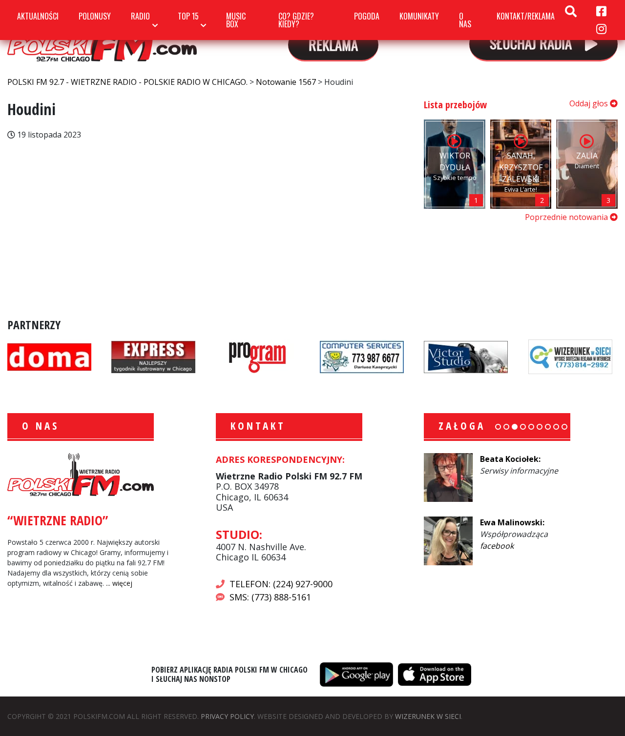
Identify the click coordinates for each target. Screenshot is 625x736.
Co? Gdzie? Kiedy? (296, 20)
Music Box (236, 20)
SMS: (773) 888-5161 (270, 597)
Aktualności (38, 16)
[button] (498, 427)
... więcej (119, 583)
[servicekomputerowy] (362, 356)
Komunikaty (419, 16)
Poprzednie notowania (567, 217)
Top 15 (188, 16)
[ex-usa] (153, 356)
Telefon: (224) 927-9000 (281, 584)
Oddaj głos (589, 103)
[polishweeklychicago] (258, 356)
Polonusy (95, 16)
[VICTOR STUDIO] (466, 356)
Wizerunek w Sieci (428, 716)
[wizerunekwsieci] (570, 356)
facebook (497, 545)
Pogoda (366, 16)
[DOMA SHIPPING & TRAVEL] (49, 356)
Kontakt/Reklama (526, 16)
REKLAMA (333, 44)
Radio (140, 16)
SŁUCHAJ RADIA (532, 42)
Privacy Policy (227, 716)
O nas (465, 20)
